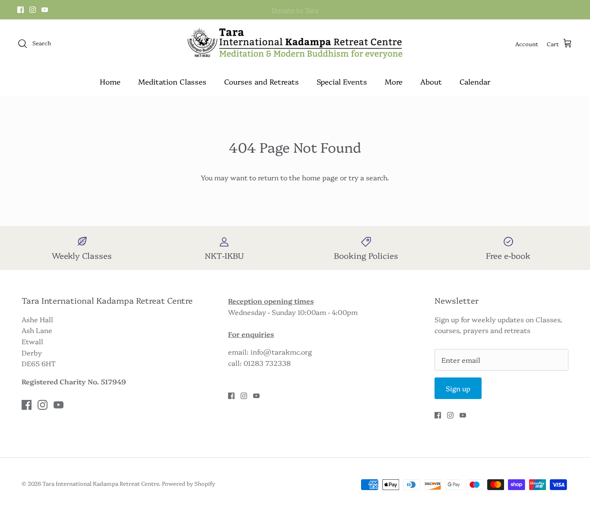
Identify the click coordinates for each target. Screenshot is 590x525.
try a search (368, 177)
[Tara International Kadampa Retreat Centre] (295, 43)
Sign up (458, 388)
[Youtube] (44, 9)
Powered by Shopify (188, 483)
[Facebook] (20, 9)
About (431, 81)
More (394, 81)
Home (110, 81)
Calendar (475, 81)
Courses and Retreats (261, 81)
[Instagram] (32, 9)
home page (320, 177)
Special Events (342, 81)
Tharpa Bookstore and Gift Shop (295, 13)
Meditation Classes (172, 81)
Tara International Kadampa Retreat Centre (100, 483)
